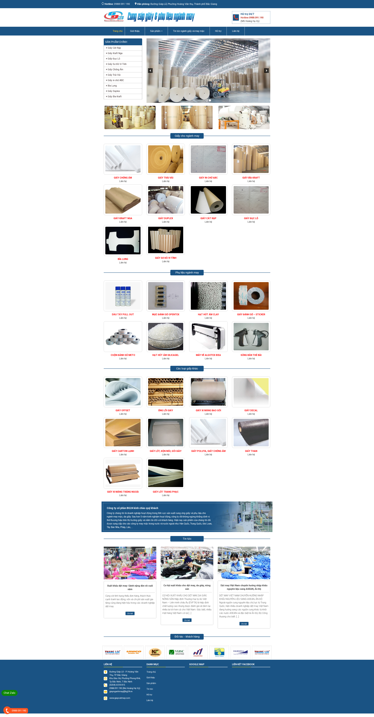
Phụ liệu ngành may (187, 272)
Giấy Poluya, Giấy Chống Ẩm (208, 451)
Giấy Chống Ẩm (115, 69)
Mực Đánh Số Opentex (165, 314)
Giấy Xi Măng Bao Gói (208, 410)
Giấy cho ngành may (187, 135)
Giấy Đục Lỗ (113, 58)
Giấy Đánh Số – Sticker (251, 314)
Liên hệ (235, 31)
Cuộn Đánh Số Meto (123, 355)
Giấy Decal (251, 410)
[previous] (150, 70)
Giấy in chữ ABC (115, 80)
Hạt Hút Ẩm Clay (208, 314)
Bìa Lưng (112, 85)
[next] (266, 70)
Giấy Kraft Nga (114, 53)
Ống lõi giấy (165, 410)
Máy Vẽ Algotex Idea (208, 355)
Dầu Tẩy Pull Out (123, 314)
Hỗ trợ (218, 31)
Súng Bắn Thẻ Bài (251, 355)
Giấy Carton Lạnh (123, 451)
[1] (207, 100)
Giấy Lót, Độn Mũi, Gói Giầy (165, 451)
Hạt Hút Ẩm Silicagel (165, 355)
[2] (210, 100)
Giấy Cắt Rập (114, 47)
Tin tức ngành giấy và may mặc (188, 31)
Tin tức (150, 689)
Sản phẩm (155, 31)
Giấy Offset (123, 410)
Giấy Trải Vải (114, 74)
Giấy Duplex (113, 91)
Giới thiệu (135, 31)
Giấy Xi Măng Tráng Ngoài (123, 491)
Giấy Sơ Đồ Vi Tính (117, 64)
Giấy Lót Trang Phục (166, 491)
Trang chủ (151, 672)
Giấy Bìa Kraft (114, 96)
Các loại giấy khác (187, 368)
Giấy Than (251, 451)
